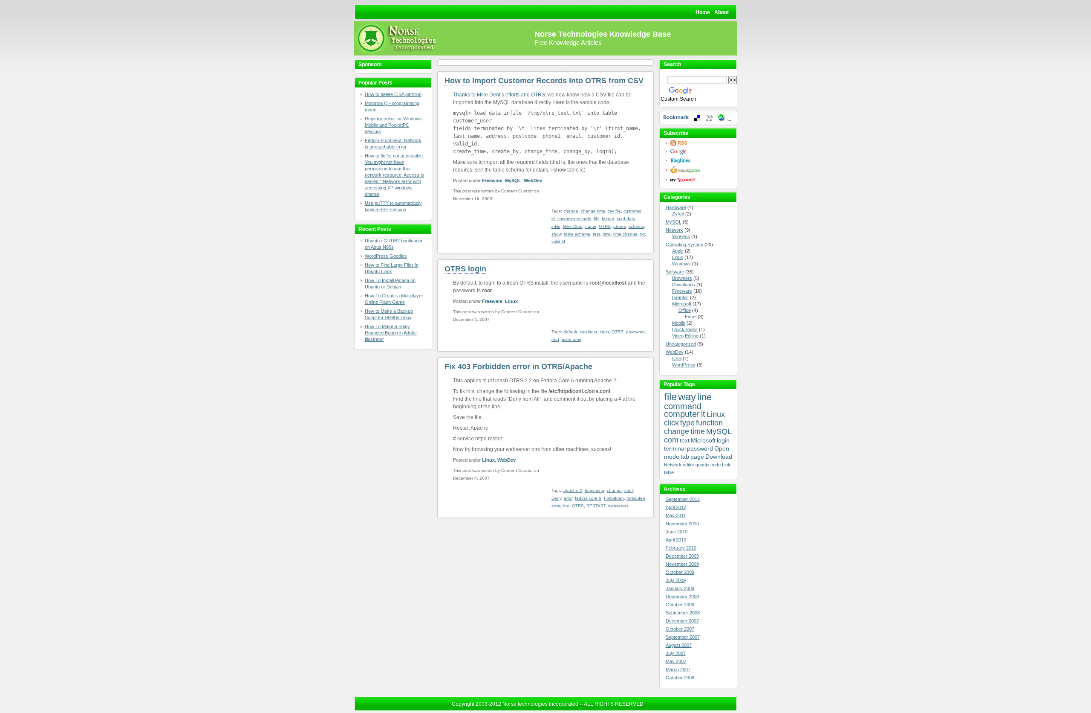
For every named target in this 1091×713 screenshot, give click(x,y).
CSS (676, 358)
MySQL (513, 180)
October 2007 (680, 629)
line (566, 505)
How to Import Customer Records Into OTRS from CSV (544, 80)
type (687, 423)
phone (619, 226)
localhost (588, 331)
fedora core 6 (588, 498)
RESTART (596, 505)
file (596, 218)
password (635, 331)
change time (593, 211)
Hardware (676, 207)
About (721, 12)
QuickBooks (685, 329)
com (671, 440)
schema (636, 226)
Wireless (681, 236)
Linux (511, 301)
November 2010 (682, 523)
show (556, 234)
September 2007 (683, 637)
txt (642, 234)
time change (625, 234)
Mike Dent (573, 226)
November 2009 (682, 564)
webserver (618, 505)
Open (721, 448)
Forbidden (614, 498)
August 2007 (679, 645)
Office (684, 310)
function (709, 423)
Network (674, 230)
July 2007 (676, 653)
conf (628, 490)
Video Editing (685, 335)
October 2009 (680, 572)
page (697, 456)
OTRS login (465, 269)
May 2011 (676, 515)
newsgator (700, 170)
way (687, 396)
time (607, 234)
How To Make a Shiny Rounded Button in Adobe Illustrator (391, 333)
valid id (558, 241)
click (671, 423)
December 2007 (682, 620)
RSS (700, 143)
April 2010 (676, 539)
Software (675, 271)
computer (682, 414)
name (590, 226)
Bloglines (700, 160)
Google (700, 151)
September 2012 (683, 499)
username (571, 339)
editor (688, 464)
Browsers (682, 278)
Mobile (678, 323)
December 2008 (682, 596)
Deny (556, 498)
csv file (614, 211)
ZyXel (678, 213)
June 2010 (676, 531)
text (685, 440)
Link (726, 464)
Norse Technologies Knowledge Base (602, 34)
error (568, 498)
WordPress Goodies (386, 256)
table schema (577, 234)
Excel (690, 316)
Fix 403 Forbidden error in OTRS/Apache (518, 366)
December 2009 (682, 556)
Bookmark (698, 117)
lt (703, 414)
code (715, 464)
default (570, 331)
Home (703, 12)
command (682, 406)
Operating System (684, 244)
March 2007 (678, 669)
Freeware (492, 180)
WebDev (533, 180)
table (669, 472)
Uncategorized (681, 343)
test (596, 234)
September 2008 (683, 612)
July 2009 (676, 580)
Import (608, 218)
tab (685, 456)
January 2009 (680, 588)
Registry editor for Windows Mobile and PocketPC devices (393, 125)
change (570, 211)
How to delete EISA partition (393, 94)
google (702, 464)
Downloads (683, 284)
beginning (594, 490)
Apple (678, 250)
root (555, 339)
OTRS (605, 226)
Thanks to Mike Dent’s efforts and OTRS (499, 95)
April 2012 (676, 507)
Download (718, 456)
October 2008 (680, 604)
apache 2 (572, 490)
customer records (574, 218)
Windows (681, 263)
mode (671, 456)
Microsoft (681, 303)
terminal (675, 448)
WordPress (684, 364)
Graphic (680, 297)
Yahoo (700, 180)
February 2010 (681, 547)
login (604, 331)
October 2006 (680, 677)
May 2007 (676, 661)
